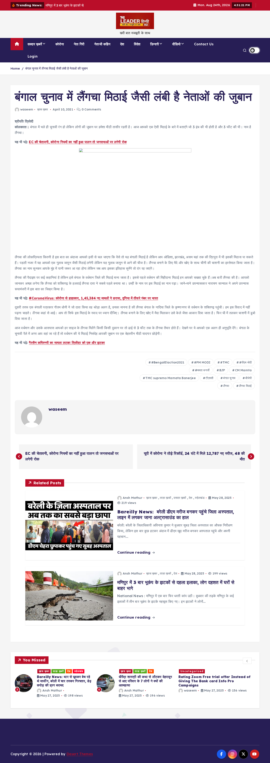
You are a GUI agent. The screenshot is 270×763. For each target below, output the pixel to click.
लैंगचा (226, 386)
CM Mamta (243, 370)
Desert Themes (80, 754)
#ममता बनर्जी (202, 370)
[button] (247, 661)
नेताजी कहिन (102, 44)
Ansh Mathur (132, 498)
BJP (222, 370)
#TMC (225, 362)
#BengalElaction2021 (167, 362)
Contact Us (204, 44)
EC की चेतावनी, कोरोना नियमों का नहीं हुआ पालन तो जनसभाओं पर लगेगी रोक (78, 142)
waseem (26, 109)
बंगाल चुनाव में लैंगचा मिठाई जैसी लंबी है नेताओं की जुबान (56, 68)
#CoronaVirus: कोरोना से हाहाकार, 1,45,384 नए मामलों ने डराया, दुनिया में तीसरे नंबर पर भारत (93, 298)
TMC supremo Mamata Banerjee (170, 378)
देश (122, 44)
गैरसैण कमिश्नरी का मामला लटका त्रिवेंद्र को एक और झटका (67, 342)
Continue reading (134, 552)
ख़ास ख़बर (42, 109)
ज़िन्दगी (154, 44)
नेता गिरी (79, 44)
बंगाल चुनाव (229, 378)
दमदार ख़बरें (35, 44)
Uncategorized (192, 671)
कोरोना (59, 44)
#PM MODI (202, 362)
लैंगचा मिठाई (245, 386)
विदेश (137, 44)
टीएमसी (209, 378)
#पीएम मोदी (245, 362)
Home (15, 68)
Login (33, 56)
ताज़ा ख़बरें (165, 498)
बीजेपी (248, 378)
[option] (53, 683)
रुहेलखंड (200, 498)
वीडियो (176, 44)
